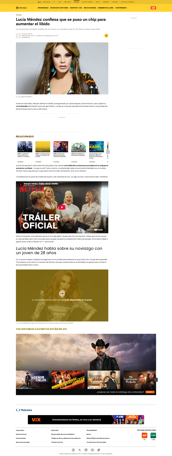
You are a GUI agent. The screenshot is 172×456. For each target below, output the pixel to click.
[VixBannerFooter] (86, 419)
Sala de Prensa (21, 434)
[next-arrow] (108, 152)
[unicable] (21, 8)
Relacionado (25, 136)
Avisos (88, 434)
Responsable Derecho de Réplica (62, 434)
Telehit (98, 1)
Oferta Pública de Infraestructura (97, 438)
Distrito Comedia (87, 1)
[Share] (106, 36)
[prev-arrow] (14, 380)
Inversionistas (21, 438)
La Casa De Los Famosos (127, 1)
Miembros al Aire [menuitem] (105, 8)
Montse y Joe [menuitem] (76, 8)
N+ (54, 1)
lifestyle (19, 15)
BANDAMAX (106, 1)
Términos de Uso (57, 442)
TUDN (59, 1)
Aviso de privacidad (22, 442)
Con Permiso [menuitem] (121, 8)
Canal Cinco (67, 1)
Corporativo (20, 430)
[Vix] (153, 7)
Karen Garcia (28, 34)
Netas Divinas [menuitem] (90, 8)
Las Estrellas (46, 1)
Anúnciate (54, 430)
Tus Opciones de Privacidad (96, 442)
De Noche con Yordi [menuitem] (59, 8)
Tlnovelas (115, 1)
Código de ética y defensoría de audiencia (66, 438)
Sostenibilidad (91, 430)
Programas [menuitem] (43, 8)
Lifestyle (20, 162)
